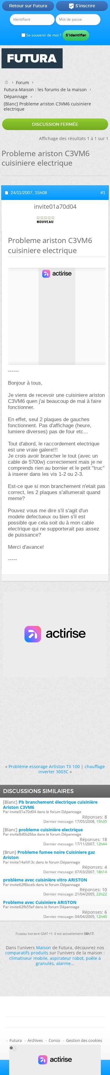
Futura (15, 1040)
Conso (54, 1040)
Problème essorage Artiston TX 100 (44, 766)
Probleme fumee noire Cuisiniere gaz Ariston (49, 854)
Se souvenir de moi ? (43, 35)
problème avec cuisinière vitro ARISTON (45, 880)
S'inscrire (81, 6)
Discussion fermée (55, 124)
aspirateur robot (66, 958)
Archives (35, 1040)
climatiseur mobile (28, 958)
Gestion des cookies (84, 1040)
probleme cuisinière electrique (51, 830)
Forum (22, 82)
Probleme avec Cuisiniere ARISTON (39, 902)
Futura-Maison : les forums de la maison (45, 89)
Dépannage (16, 96)
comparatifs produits (26, 953)
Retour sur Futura (28, 6)
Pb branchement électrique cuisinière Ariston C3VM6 (50, 804)
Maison (43, 947)
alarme (63, 963)
